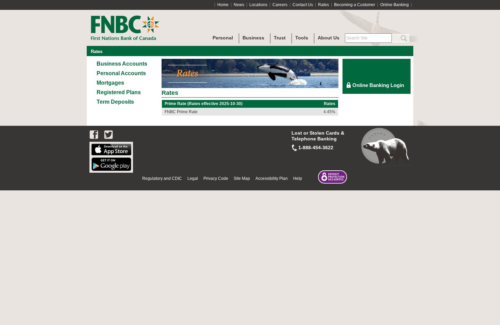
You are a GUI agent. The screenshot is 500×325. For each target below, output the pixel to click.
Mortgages (110, 83)
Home (223, 4)
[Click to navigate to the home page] (138, 21)
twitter (108, 134)
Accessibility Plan (271, 178)
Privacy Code (215, 178)
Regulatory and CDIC (162, 178)
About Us (328, 37)
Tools (301, 37)
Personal (223, 37)
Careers (279, 4)
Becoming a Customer (354, 4)
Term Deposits (115, 102)
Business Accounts (122, 64)
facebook (93, 134)
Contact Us (303, 4)
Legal (192, 178)
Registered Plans (119, 92)
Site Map (242, 178)
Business (253, 37)
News (239, 4)
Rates (323, 4)
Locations (258, 4)
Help (297, 178)
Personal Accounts (121, 73)
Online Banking (394, 4)
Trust (280, 37)
